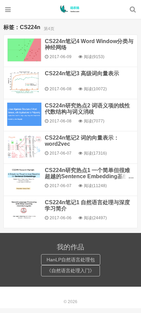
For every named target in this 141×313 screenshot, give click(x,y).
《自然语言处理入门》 (70, 270)
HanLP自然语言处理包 (71, 259)
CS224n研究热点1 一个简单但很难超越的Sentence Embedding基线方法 (89, 176)
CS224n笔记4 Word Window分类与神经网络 (89, 44)
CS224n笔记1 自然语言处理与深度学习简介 (87, 205)
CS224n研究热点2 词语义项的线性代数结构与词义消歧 (87, 109)
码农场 (70, 9)
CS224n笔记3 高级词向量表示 (82, 73)
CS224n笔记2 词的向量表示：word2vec (82, 141)
